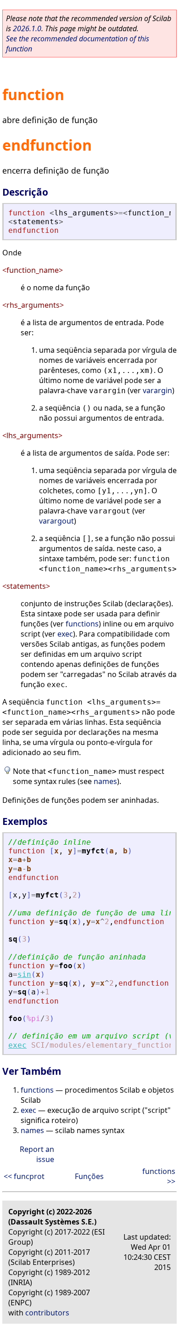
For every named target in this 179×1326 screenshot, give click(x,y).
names (105, 781)
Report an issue (37, 1154)
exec (65, 634)
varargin (157, 390)
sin (24, 974)
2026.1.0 (27, 28)
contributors (47, 1313)
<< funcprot (24, 1176)
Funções (89, 1176)
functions (82, 624)
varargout (56, 521)
